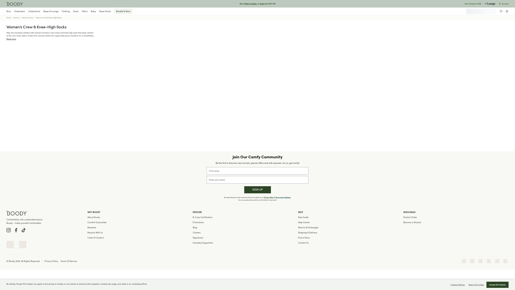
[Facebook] (16, 230)
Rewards (91, 227)
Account (505, 3)
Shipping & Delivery (307, 232)
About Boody (93, 217)
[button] (257, 189)
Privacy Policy (269, 197)
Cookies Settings (457, 284)
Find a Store (304, 237)
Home (8, 18)
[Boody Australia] (14, 4)
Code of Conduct (95, 237)
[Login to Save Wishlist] (501, 11)
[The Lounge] (490, 3)
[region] (257, 285)
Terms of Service (68, 261)
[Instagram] (8, 230)
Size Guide (303, 217)
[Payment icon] (464, 261)
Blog (195, 227)
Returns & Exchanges (308, 227)
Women (16, 18)
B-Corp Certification (202, 217)
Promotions (198, 222)
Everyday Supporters (203, 242)
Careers (197, 232)
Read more (11, 39)
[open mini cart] (507, 11)
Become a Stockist (412, 222)
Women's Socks (27, 18)
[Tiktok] (23, 230)
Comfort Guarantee (96, 222)
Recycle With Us (95, 232)
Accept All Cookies (497, 285)
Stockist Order (410, 217)
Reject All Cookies (476, 284)
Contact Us (303, 242)
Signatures (198, 237)
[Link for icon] (10, 244)
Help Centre (304, 222)
